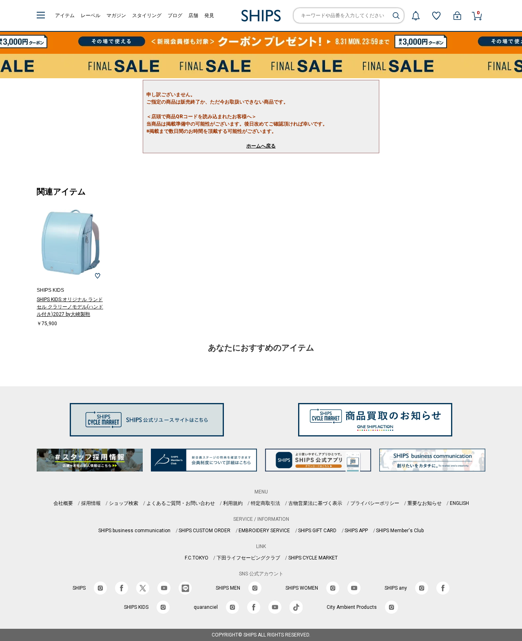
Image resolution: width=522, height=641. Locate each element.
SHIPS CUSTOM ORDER (204, 530)
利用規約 (233, 503)
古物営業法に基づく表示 (315, 503)
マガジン (116, 15)
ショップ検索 (123, 503)
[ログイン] (457, 15)
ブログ (175, 15)
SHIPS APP (356, 530)
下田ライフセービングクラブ (248, 558)
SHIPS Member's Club (400, 530)
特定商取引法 (265, 503)
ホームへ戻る (261, 146)
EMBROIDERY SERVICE (264, 530)
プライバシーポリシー (374, 503)
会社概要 (63, 503)
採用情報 (91, 503)
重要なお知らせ (424, 503)
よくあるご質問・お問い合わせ (180, 503)
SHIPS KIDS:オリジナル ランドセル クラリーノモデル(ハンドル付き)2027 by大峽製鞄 (70, 307)
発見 (209, 15)
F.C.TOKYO (196, 558)
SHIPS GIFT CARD (317, 530)
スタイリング (146, 15)
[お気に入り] (436, 15)
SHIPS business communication (134, 530)
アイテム (65, 15)
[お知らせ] (416, 15)
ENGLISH (459, 503)
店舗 (193, 15)
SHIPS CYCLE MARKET (313, 558)
